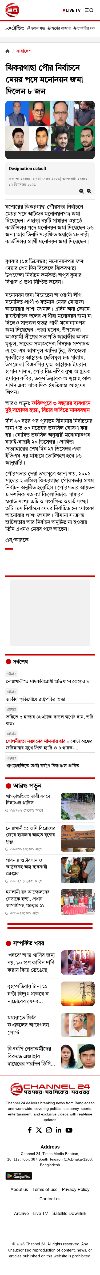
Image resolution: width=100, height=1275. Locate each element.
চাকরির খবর (87, 29)
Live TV (40, 1213)
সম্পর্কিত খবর (28, 944)
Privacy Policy (76, 1189)
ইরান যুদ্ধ (38, 29)
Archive (21, 1213)
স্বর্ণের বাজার (61, 29)
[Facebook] (30, 1131)
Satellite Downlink (69, 1213)
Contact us (50, 1198)
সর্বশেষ (20, 662)
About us (19, 1189)
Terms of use (45, 1189)
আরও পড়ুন (27, 786)
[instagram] (49, 1131)
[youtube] (69, 1131)
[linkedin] (58, 1131)
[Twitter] (39, 1131)
